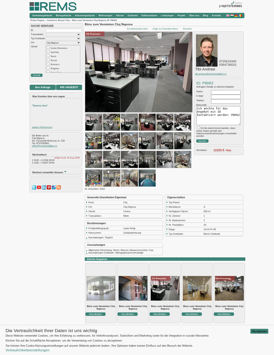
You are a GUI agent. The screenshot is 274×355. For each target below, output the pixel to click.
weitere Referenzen (42, 127)
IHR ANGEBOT (69, 87)
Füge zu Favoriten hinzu (165, 28)
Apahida (55, 52)
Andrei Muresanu (59, 48)
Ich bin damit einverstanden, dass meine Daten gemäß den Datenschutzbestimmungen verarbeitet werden (216, 132)
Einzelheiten (95, 314)
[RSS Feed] (59, 188)
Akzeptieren (259, 331)
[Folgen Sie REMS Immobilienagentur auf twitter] (34, 188)
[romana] (240, 16)
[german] (236, 16)
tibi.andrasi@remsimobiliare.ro (210, 74)
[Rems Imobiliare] (53, 10)
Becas (54, 60)
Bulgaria (55, 68)
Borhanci (55, 64)
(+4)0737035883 (230, 6)
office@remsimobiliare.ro (44, 146)
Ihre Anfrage (42, 87)
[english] (228, 16)
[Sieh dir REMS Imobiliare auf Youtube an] (39, 188)
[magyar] (232, 16)
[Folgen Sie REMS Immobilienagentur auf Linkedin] (44, 188)
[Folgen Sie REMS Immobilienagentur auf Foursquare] (54, 188)
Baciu (53, 56)
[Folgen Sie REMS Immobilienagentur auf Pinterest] (49, 188)
